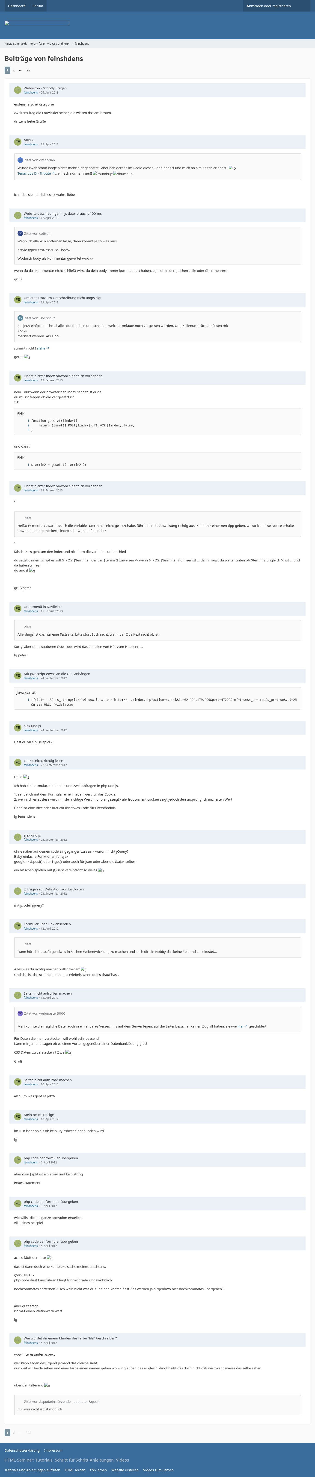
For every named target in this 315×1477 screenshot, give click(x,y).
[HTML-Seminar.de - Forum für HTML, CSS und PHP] (157, 25)
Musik (28, 140)
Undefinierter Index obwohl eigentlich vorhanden (63, 375)
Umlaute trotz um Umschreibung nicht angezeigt (62, 297)
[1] (23, 420)
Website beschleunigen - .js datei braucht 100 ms (63, 213)
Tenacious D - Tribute (34, 173)
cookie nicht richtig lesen (43, 760)
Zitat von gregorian (39, 160)
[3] (23, 430)
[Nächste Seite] (37, 70)
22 (29, 70)
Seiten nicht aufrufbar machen (48, 993)
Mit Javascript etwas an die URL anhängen (57, 673)
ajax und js (32, 725)
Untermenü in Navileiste (43, 606)
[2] (23, 425)
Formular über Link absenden (47, 924)
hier (241, 1026)
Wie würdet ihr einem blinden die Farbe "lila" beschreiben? (70, 1338)
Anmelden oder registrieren (269, 5)
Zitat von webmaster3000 (44, 1013)
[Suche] (302, 6)
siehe (41, 348)
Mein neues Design (39, 1114)
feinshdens (31, 92)
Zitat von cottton (37, 233)
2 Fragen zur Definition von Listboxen (54, 889)
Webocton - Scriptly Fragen (45, 88)
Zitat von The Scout (39, 318)
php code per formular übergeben (51, 1158)
